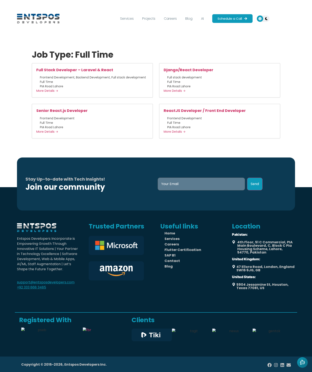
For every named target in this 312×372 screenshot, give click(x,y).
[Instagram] (276, 365)
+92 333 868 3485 (31, 287)
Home (169, 233)
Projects (148, 18)
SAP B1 (170, 255)
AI (202, 18)
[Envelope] (289, 365)
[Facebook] (269, 365)
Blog (189, 18)
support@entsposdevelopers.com (45, 282)
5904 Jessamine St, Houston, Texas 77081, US (262, 286)
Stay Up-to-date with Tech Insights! (65, 179)
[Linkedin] (282, 365)
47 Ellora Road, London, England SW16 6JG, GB (265, 268)
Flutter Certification (182, 249)
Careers (170, 18)
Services (127, 18)
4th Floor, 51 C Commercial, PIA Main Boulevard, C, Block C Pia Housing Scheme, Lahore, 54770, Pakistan (265, 247)
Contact (172, 260)
